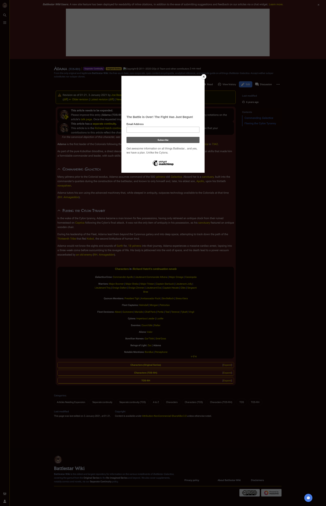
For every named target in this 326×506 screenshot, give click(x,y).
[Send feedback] (308, 498)
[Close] (203, 76)
